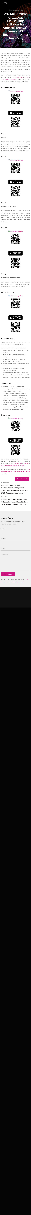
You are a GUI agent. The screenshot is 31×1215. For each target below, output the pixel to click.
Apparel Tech (18, 10)
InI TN (4, 3)
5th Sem (11, 10)
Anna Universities (13, 60)
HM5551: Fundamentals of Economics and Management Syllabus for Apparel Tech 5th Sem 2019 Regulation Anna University (14, 487)
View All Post (22, 478)
